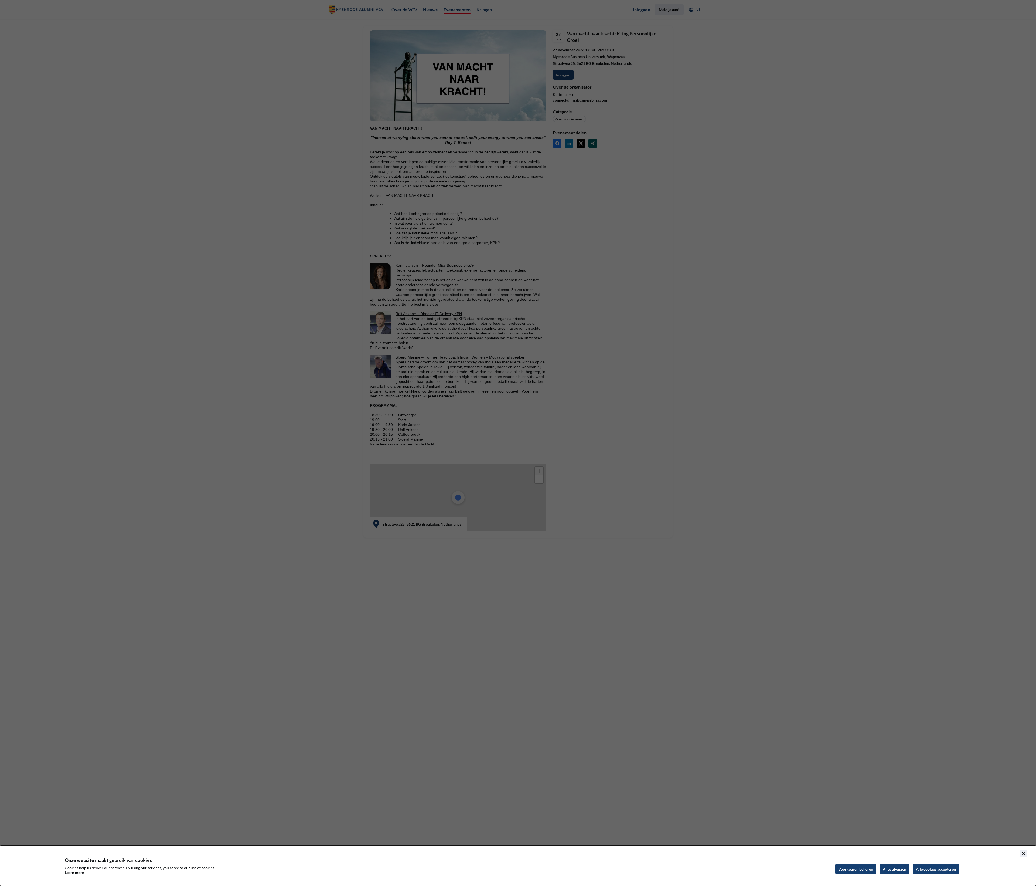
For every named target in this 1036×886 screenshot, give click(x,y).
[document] (518, 866)
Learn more (74, 872)
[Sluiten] (1023, 853)
